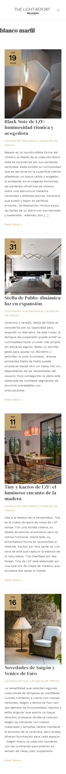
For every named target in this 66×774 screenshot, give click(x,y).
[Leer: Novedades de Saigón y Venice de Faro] (33, 629)
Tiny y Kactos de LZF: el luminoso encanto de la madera (30, 493)
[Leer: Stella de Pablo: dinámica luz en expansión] (33, 266)
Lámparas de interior (45, 681)
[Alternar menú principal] (58, 10)
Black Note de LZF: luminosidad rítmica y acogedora (29, 127)
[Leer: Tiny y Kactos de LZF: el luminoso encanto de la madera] (33, 448)
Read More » (13, 224)
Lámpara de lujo (16, 681)
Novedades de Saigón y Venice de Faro (30, 670)
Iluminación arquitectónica (24, 311)
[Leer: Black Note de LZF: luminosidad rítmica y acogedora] (33, 83)
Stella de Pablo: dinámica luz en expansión (32, 300)
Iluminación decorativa (21, 140)
